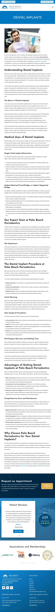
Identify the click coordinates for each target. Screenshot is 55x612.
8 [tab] (29, 563)
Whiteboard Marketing (13, 580)
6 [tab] (27, 563)
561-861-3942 (41, 466)
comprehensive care (38, 61)
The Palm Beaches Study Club (37, 591)
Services (31, 583)
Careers (31, 581)
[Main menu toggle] (52, 7)
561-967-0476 (32, 597)
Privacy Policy (5, 584)
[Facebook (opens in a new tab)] (3, 587)
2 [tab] (21, 563)
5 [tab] (25, 563)
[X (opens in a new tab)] (11, 587)
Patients (31, 585)
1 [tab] (19, 563)
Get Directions (6, 605)
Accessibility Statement (7, 582)
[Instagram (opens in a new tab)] (7, 587)
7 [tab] (28, 563)
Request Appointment (47, 486)
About (31, 579)
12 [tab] (35, 563)
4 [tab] (24, 563)
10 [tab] (32, 563)
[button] (8, 2)
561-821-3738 (23, 466)
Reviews (31, 587)
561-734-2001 (5, 597)
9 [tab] (31, 563)
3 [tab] (22, 563)
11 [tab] (34, 563)
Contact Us (32, 589)
